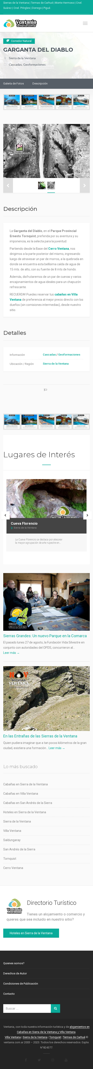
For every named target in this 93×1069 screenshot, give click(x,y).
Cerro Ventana (13, 868)
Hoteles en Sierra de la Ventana (24, 812)
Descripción (40, 83)
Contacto (9, 993)
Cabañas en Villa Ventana (20, 793)
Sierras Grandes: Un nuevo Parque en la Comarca (45, 636)
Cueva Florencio (24, 523)
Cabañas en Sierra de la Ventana (25, 784)
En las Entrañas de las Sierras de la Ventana (40, 736)
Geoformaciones (34, 64)
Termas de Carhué (74, 1037)
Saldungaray (12, 840)
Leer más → (11, 652)
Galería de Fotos (13, 83)
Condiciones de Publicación (20, 983)
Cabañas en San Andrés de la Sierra (27, 803)
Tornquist (9, 858)
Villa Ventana (12, 830)
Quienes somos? (13, 963)
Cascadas (15, 64)
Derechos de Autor (15, 973)
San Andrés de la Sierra (19, 849)
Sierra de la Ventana (22, 58)
